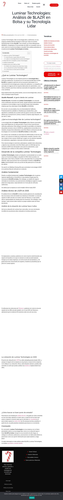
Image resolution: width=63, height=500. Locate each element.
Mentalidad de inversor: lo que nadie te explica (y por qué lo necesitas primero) (52, 98)
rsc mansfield (32, 419)
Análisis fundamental (9, 62)
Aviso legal (8, 480)
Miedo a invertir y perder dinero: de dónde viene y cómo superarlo (51, 150)
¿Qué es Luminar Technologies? (11, 55)
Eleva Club (30, 6)
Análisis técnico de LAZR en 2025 (12, 64)
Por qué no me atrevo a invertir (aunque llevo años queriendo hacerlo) (52, 121)
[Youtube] (61, 192)
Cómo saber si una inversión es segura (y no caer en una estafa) (52, 110)
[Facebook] (61, 184)
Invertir (38, 6)
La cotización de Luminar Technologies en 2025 (16, 67)
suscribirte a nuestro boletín (14, 443)
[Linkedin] (61, 188)
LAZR (17, 360)
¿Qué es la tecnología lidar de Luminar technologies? (18, 58)
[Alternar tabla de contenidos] (28, 53)
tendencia (28, 365)
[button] (44, 4)
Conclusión (6, 71)
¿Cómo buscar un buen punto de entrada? (15, 69)
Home (19, 3)
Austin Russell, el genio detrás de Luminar (15, 57)
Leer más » (46, 92)
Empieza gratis (36, 3)
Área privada (55, 5)
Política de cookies (8, 484)
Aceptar (32, 497)
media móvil (17, 421)
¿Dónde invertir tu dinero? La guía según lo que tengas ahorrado (52, 86)
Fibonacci (21, 308)
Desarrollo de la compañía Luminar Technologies (15, 60)
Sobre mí (26, 3)
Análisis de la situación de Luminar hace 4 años (16, 66)
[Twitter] (61, 177)
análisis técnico (21, 415)
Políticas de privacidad (8, 487)
